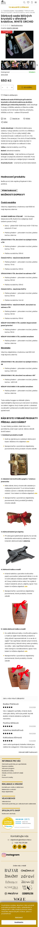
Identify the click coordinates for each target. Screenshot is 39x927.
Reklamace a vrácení (9, 789)
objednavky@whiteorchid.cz (20, 840)
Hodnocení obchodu (8, 814)
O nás (4, 775)
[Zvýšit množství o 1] (12, 87)
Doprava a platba (7, 766)
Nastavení (19, 917)
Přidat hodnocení (9, 190)
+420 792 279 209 (20, 843)
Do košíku (28, 87)
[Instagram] (19, 847)
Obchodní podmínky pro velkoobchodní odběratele (19, 804)
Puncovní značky (7, 777)
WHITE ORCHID (12, 28)
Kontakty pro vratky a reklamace (12, 787)
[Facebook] (15, 847)
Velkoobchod (6, 801)
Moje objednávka (7, 792)
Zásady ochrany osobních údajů (12, 773)
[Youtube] (24, 847)
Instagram (13, 854)
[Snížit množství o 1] (2, 87)
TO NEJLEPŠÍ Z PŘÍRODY (19, 7)
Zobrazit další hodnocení (28, 752)
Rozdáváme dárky (8, 771)
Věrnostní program (8, 768)
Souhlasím (18, 922)
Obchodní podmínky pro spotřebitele (14, 764)
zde (27, 442)
